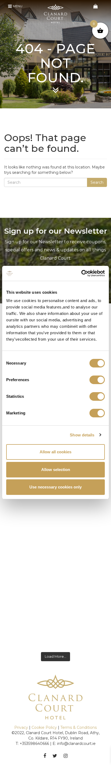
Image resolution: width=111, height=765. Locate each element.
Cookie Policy (44, 727)
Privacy (21, 727)
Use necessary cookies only (55, 487)
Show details (82, 435)
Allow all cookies (55, 452)
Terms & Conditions (78, 727)
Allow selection (55, 469)
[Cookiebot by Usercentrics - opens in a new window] (81, 273)
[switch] (97, 380)
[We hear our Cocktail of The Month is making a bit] (55, 619)
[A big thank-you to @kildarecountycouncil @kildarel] (55, 556)
